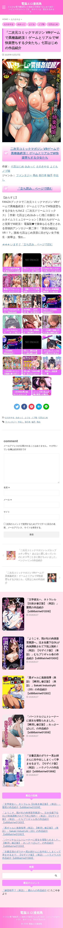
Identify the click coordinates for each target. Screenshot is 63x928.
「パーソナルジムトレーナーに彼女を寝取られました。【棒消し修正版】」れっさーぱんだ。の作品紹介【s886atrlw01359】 (42, 724)
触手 (50, 175)
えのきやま (42, 166)
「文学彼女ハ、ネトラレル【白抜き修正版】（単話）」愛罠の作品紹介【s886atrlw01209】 (31, 806)
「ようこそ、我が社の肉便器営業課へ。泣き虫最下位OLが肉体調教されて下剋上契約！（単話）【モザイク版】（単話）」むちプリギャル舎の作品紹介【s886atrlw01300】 (30, 817)
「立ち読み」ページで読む (34, 188)
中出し (21, 422)
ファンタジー (24, 175)
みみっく (30, 166)
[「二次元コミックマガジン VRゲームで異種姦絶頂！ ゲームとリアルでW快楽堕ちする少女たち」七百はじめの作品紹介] (39, 407)
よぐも (54, 166)
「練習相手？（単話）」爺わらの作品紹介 (24, 890)
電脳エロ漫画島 (31, 3)
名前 (7, 487)
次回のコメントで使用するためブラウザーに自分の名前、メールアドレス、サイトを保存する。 (30, 526)
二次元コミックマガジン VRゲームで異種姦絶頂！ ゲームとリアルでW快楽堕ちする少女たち (34, 153)
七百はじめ (17, 166)
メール (8, 499)
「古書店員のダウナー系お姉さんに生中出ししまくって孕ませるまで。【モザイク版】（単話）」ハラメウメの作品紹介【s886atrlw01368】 (42, 763)
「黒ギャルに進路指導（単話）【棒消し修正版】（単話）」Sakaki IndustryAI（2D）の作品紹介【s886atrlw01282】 (41, 685)
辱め (35, 175)
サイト (7, 512)
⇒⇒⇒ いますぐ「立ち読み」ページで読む (27, 244)
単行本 (43, 175)
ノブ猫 (6, 170)
